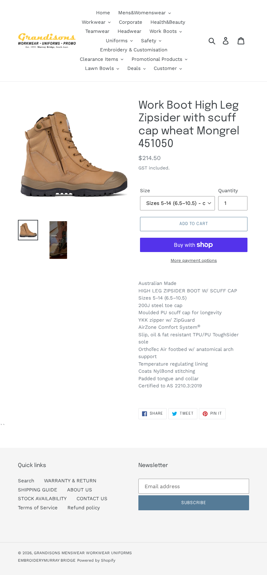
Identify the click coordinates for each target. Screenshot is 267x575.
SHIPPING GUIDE (37, 490)
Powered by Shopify (96, 560)
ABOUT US (79, 490)
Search (26, 481)
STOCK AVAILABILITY (42, 498)
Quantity (228, 191)
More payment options (194, 260)
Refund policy (83, 508)
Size (145, 191)
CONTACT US (92, 498)
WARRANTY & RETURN (70, 481)
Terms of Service (38, 508)
